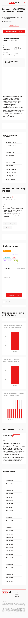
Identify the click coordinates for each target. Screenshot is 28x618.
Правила (17, 596)
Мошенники (16, 250)
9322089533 (7, 436)
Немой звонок (7, 260)
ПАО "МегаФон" (7, 54)
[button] (21, 429)
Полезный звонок (17, 264)
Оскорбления (14, 254)
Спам (14, 257)
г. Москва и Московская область (17, 48)
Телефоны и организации (20, 592)
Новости (17, 594)
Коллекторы (7, 257)
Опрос (15, 260)
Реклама (6, 254)
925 (15, 55)
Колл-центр (7, 264)
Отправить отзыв (14, 295)
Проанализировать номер (14, 31)
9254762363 (7, 197)
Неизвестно (7, 250)
